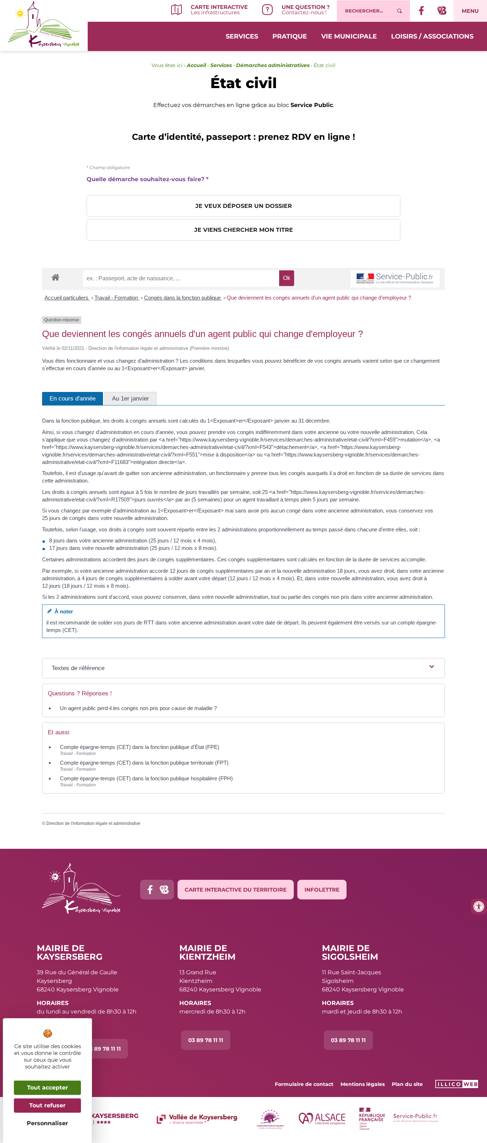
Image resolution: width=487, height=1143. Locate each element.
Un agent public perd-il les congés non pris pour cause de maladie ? (138, 708)
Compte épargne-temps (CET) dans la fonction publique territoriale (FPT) (144, 763)
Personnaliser (47, 1123)
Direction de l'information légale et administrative (93, 823)
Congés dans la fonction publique (183, 298)
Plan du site (407, 1084)
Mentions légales (362, 1084)
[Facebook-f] (150, 889)
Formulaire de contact (304, 1084)
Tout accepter (47, 1087)
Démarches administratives (272, 65)
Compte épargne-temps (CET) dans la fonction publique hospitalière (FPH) (146, 778)
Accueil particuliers (67, 298)
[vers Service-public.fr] (395, 279)
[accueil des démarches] (55, 277)
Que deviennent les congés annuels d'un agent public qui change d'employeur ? (319, 298)
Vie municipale (349, 36)
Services (242, 36)
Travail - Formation (116, 298)
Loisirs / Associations (432, 36)
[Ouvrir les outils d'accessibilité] (479, 906)
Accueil (196, 65)
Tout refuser (47, 1105)
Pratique (289, 36)
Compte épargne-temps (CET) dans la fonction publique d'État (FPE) (139, 747)
